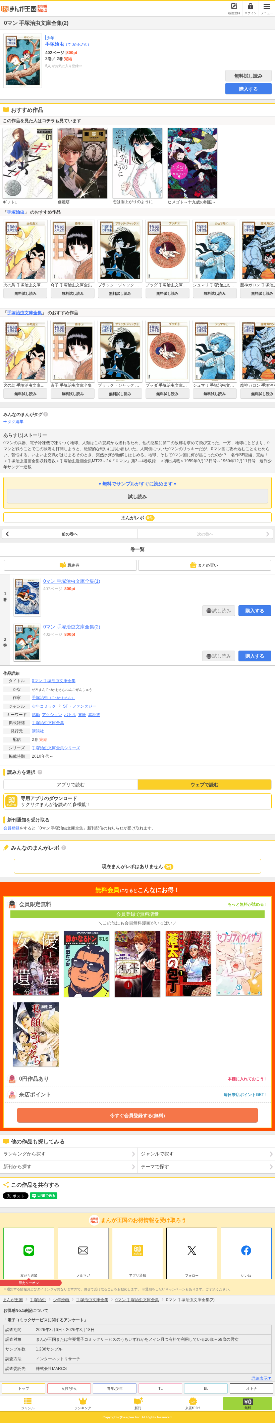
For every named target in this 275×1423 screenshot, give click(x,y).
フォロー (192, 1275)
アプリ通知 (137, 1275)
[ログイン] (250, 6)
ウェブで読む (204, 784)
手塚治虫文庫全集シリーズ (56, 748)
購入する (248, 89)
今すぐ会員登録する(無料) (137, 1115)
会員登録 (11, 828)
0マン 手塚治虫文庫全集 (53, 680)
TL (160, 1388)
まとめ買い (208, 565)
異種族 (94, 714)
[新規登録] (234, 6)
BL (206, 1388)
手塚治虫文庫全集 (24, 312)
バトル (70, 714)
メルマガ (83, 1275)
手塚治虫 (68, 44)
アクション (52, 714)
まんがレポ (137, 517)
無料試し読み (248, 76)
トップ (23, 1388)
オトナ (251, 1388)
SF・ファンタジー (79, 706)
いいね (246, 1275)
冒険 (82, 714)
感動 (36, 714)
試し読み (137, 496)
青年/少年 (115, 1388)
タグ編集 (15, 421)
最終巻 (73, 565)
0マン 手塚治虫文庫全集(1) (71, 581)
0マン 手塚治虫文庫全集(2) (71, 626)
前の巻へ (70, 534)
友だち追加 (29, 1276)
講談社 (38, 731)
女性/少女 (69, 1388)
